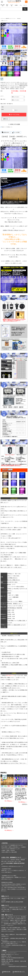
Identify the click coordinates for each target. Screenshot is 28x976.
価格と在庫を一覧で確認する (7, 103)
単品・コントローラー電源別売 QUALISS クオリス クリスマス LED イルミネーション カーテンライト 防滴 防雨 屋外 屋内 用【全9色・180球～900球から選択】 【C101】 (7, 824)
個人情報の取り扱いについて (19, 972)
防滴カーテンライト (5, 20)
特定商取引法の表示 (6, 972)
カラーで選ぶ (11, 5)
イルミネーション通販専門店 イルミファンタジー (8, 18)
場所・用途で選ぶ (3, 5)
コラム (21, 5)
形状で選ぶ (7, 5)
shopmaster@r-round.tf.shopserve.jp (18, 966)
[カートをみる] (26, 1)
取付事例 (16, 5)
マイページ (25, 5)
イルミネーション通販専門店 (14, 2)
